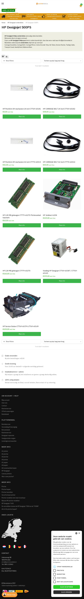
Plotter (4, 486)
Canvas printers (7, 474)
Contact (4, 406)
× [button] (79, 533)
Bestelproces (6, 424)
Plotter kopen (6, 489)
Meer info (22, 116)
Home (3, 23)
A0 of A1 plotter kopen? (9, 509)
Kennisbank (5, 414)
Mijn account (6, 400)
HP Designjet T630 (8, 503)
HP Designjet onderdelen (15, 23)
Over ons (4, 403)
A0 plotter (5, 457)
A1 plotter (5, 454)
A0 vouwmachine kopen (9, 468)
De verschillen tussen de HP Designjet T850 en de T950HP (20, 506)
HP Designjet (6, 471)
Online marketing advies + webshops (13, 585)
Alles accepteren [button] (66, 587)
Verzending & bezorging (9, 427)
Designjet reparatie (8, 435)
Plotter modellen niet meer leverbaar (13, 498)
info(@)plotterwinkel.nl (9, 562)
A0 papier (5, 465)
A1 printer (5, 451)
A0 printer (5, 460)
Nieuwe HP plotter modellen (11, 501)
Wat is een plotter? (8, 476)
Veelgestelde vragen (8, 438)
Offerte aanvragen (8, 411)
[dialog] (66, 564)
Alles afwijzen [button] (66, 592)
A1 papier (5, 462)
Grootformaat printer (8, 495)
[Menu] (3, 3)
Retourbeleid (6, 430)
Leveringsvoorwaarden (9, 441)
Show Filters (10, 61)
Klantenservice (6, 408)
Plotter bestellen (7, 492)
